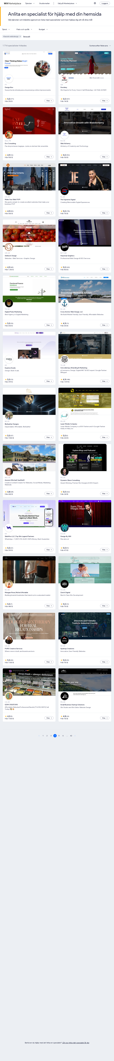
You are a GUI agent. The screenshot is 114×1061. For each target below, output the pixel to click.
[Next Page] (75, 735)
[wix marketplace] (12, 3)
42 (71, 736)
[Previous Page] (39, 735)
